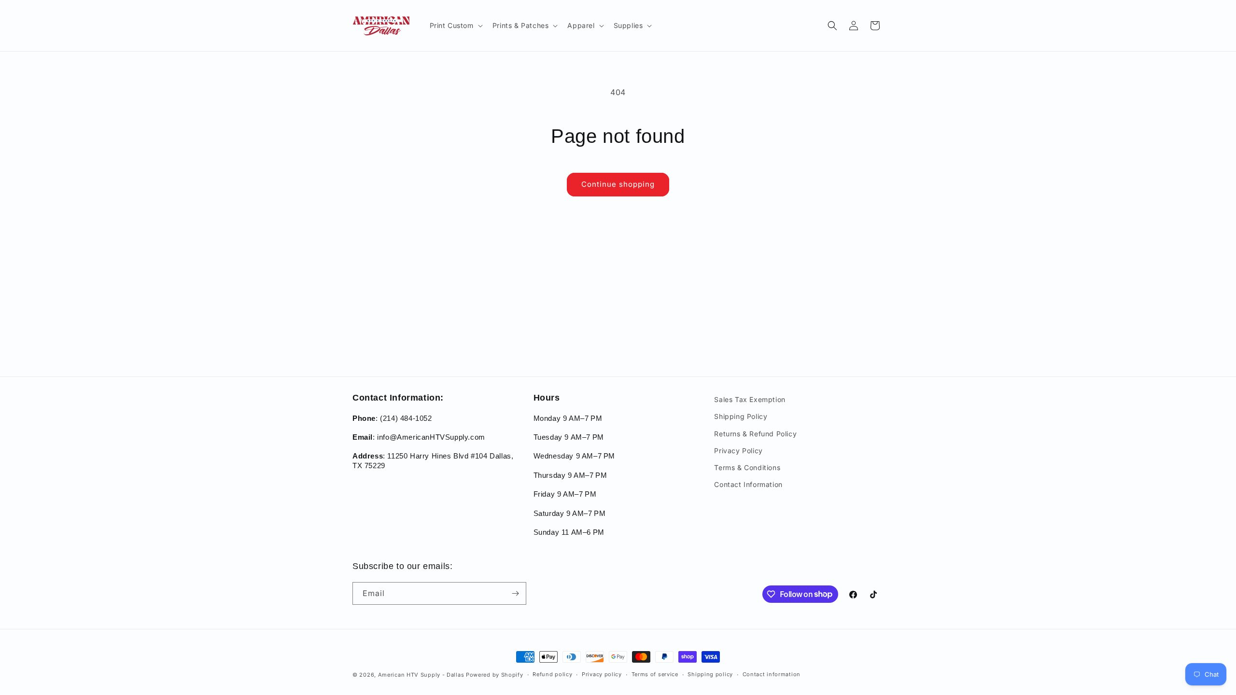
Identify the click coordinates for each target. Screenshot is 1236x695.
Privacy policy (602, 674)
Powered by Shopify (494, 674)
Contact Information (748, 484)
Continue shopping (618, 184)
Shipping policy (710, 674)
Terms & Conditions (747, 467)
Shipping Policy (740, 416)
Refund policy (552, 674)
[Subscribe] (515, 593)
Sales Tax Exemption (749, 399)
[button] (455, 25)
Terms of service (655, 674)
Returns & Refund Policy (755, 434)
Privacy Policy (738, 450)
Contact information (772, 674)
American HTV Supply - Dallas (421, 674)
